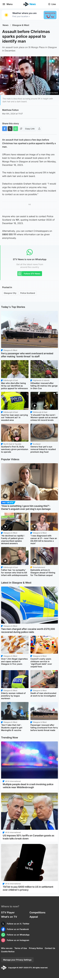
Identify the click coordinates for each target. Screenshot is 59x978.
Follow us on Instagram (18, 940)
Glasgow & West (20, 25)
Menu (10, 4)
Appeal (34, 916)
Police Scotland (27, 293)
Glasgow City (10, 293)
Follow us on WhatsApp (18, 934)
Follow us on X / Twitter (18, 923)
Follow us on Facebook (18, 929)
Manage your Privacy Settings (17, 960)
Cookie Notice (7, 951)
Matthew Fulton (10, 110)
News (6, 25)
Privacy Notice (36, 948)
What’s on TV (9, 916)
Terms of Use (20, 948)
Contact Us (50, 948)
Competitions (37, 912)
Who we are (6, 948)
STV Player (8, 912)
